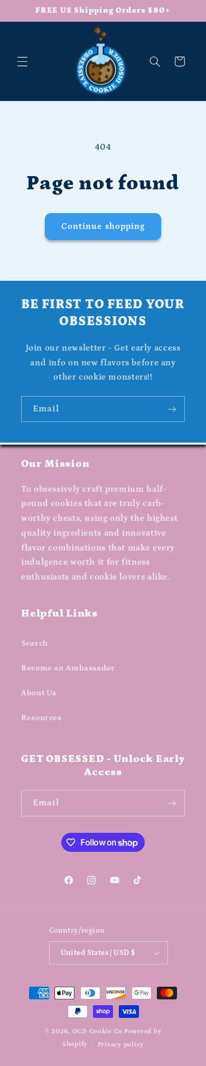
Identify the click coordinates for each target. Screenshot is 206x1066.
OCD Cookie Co (97, 1031)
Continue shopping (103, 226)
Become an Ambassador (68, 668)
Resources (41, 717)
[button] (22, 61)
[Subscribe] (172, 409)
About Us (39, 692)
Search (34, 643)
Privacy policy (121, 1044)
